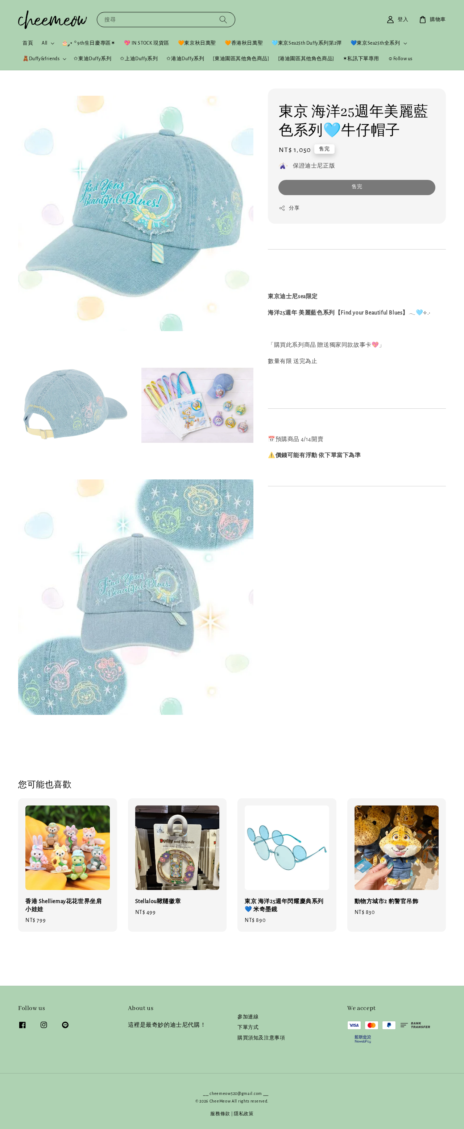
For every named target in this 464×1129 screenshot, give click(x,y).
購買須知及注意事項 (261, 1038)
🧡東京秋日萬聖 (197, 43)
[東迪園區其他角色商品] (241, 58)
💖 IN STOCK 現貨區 (146, 43)
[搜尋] (223, 19)
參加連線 (247, 1016)
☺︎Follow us (400, 58)
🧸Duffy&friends (40, 58)
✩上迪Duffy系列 (139, 58)
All (44, 43)
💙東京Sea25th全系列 (375, 43)
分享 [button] (294, 208)
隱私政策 (244, 1114)
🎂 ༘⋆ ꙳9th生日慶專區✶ (88, 43)
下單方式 (247, 1027)
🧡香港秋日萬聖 (244, 43)
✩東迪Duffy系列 (92, 58)
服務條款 (220, 1114)
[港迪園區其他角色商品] (306, 58)
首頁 (27, 43)
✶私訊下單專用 (361, 58)
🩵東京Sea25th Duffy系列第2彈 (307, 43)
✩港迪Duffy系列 (185, 58)
